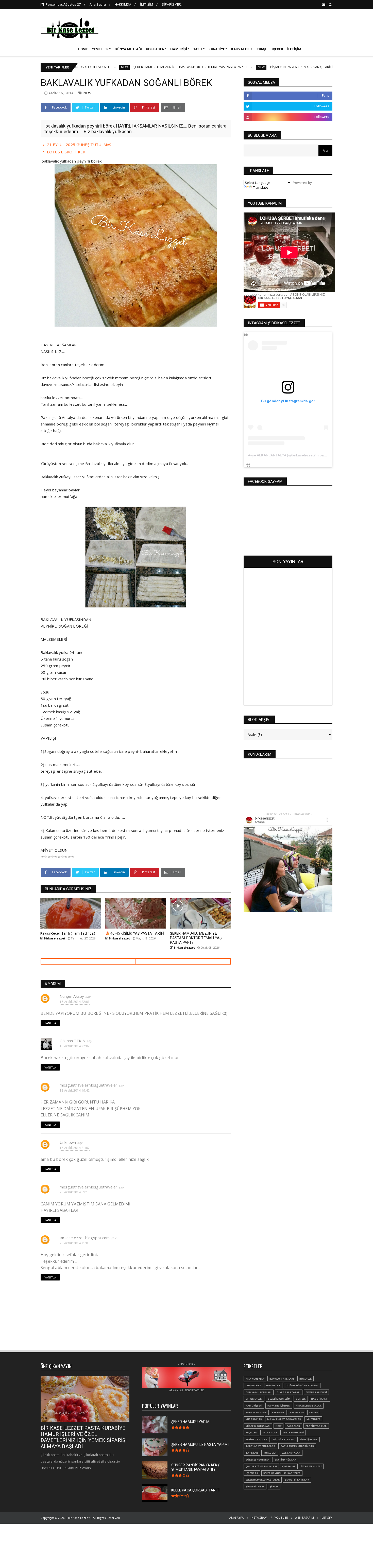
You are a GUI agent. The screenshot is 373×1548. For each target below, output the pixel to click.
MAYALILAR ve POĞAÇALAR (284, 1419)
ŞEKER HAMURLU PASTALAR (263, 1479)
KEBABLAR (278, 1412)
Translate (260, 187)
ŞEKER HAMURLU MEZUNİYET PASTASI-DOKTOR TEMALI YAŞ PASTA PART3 (145, 67)
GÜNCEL (301, 1398)
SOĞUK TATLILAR (256, 1439)
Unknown (68, 1142)
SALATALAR (269, 1432)
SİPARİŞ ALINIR (308, 1439)
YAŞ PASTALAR (291, 1452)
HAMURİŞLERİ (254, 1405)
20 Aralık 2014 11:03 (75, 1243)
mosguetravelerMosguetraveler (88, 1085)
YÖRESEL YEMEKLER (257, 1459)
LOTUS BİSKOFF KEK (66, 151)
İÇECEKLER (252, 1473)
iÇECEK (277, 49)
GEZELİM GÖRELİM (279, 1398)
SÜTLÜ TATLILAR (283, 1439)
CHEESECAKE (253, 1385)
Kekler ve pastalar (324, 67)
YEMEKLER (100, 49)
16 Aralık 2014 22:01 (75, 1002)
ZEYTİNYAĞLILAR (285, 1459)
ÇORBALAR (289, 1466)
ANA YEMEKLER (255, 1378)
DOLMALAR (273, 1385)
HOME (83, 49)
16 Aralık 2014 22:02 (75, 1046)
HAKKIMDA (123, 4)
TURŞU (262, 49)
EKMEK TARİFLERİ (316, 1392)
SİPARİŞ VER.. (172, 4)
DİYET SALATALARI (288, 1392)
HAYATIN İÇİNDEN (278, 1405)
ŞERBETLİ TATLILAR (297, 1479)
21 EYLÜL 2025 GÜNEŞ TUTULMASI (80, 144)
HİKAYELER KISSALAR (308, 1405)
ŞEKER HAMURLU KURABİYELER (281, 1473)
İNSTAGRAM (259, 1517)
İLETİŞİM (146, 4)
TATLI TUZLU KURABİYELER (297, 1446)
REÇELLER (251, 1432)
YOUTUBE (281, 1517)
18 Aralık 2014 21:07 (75, 1148)
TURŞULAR (270, 1452)
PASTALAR (293, 1426)
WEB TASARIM (304, 1517)
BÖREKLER (305, 1378)
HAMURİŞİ (178, 49)
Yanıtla (50, 1023)
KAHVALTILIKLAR (256, 1412)
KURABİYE (217, 49)
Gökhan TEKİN (72, 1040)
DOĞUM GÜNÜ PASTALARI (302, 1385)
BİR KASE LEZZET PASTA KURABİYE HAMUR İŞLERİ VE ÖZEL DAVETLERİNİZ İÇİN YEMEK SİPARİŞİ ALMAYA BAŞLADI (84, 1437)
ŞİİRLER (274, 1486)
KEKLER (313, 1412)
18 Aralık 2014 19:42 (75, 1090)
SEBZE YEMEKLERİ (293, 1432)
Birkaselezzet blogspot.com (85, 1237)
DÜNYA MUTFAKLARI (259, 1392)
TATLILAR (252, 1452)
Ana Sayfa (98, 4)
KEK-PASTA (155, 49)
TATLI (197, 49)
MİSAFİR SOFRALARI (258, 1426)
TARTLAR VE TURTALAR (260, 1446)
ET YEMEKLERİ (254, 1398)
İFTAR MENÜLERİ (311, 1466)
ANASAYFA (236, 1517)
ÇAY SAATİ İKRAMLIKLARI (261, 1466)
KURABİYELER (254, 1419)
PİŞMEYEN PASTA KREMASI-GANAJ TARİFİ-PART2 (262, 67)
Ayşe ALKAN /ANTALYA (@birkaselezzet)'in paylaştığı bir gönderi (301, 455)
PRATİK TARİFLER (316, 1426)
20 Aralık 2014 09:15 (75, 1192)
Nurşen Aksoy (72, 996)
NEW (80, 67)
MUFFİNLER (313, 1419)
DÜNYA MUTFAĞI (128, 49)
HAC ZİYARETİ (319, 1398)
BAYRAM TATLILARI (281, 1378)
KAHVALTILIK (241, 49)
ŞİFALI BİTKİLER (255, 1486)
